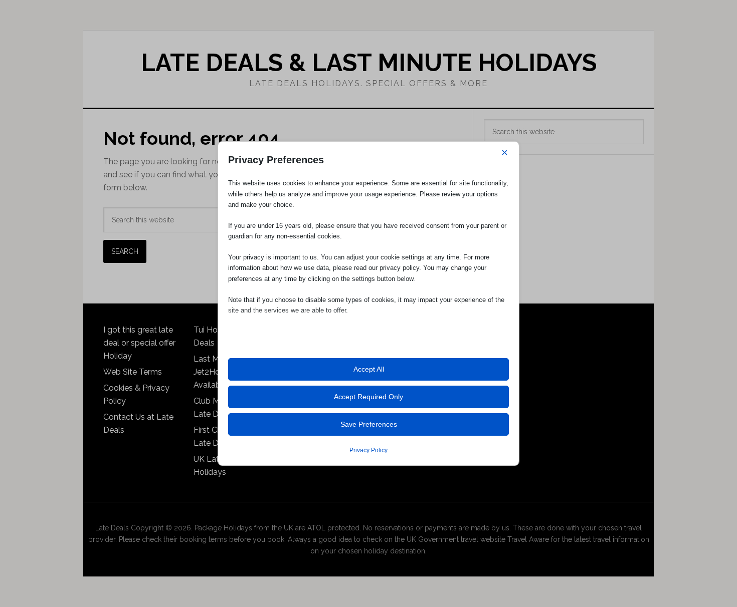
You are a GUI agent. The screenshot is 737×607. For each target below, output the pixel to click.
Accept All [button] (368, 369)
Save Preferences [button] (368, 424)
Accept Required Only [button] (368, 397)
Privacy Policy (368, 450)
